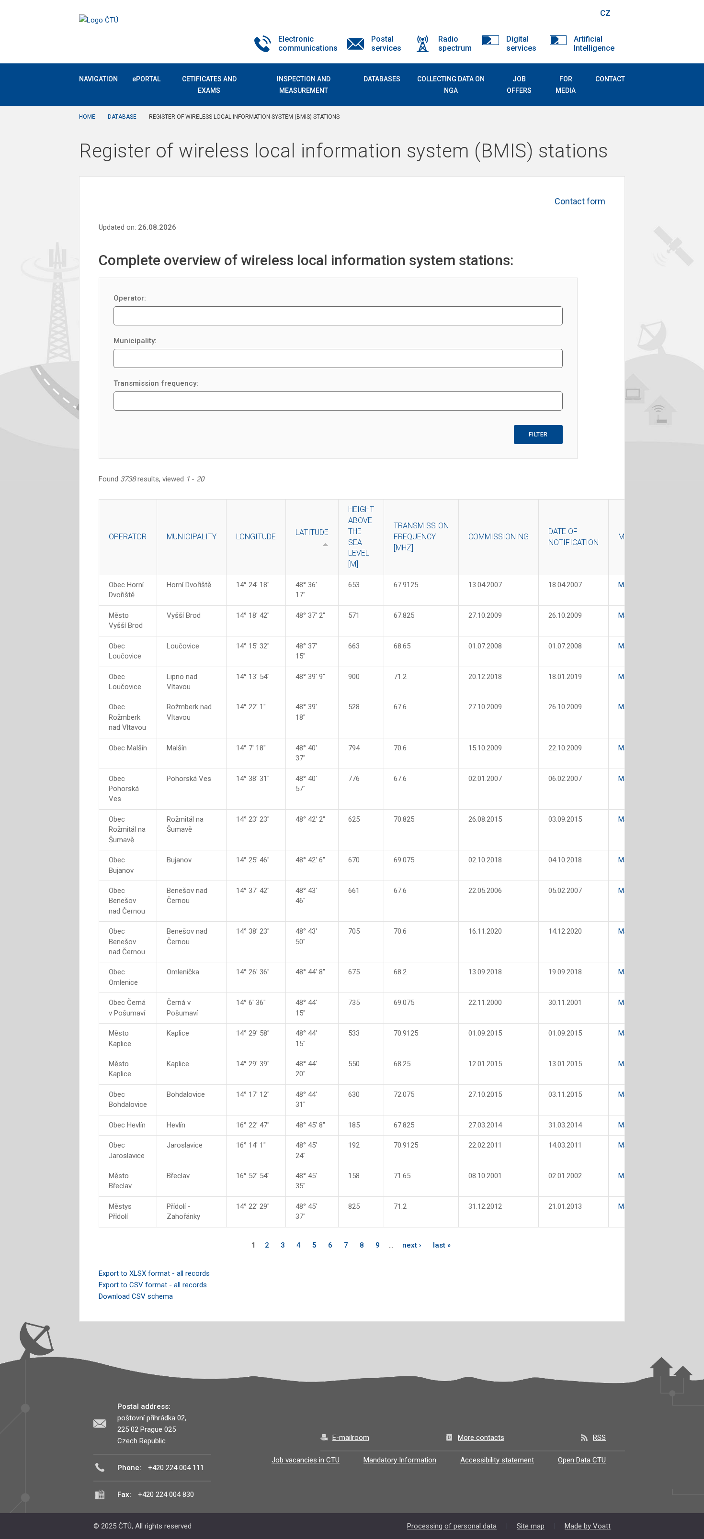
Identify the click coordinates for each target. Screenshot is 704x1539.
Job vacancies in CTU (306, 1460)
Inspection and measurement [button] (303, 84)
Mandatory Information (399, 1460)
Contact (610, 79)
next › (411, 1245)
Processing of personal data (452, 1526)
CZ (605, 13)
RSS (599, 1437)
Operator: (130, 298)
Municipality (191, 536)
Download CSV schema (136, 1296)
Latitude (312, 532)
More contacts (481, 1437)
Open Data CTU (582, 1460)
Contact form (580, 201)
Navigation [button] (98, 79)
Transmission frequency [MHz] (421, 536)
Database (122, 116)
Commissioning (498, 536)
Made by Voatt (588, 1526)
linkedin (557, 13)
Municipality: (135, 340)
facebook (523, 13)
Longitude (256, 536)
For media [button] (566, 84)
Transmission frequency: (156, 383)
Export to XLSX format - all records (154, 1273)
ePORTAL (146, 79)
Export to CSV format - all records (153, 1285)
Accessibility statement (497, 1460)
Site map (531, 1526)
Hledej (581, 13)
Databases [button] (381, 79)
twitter (540, 13)
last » (442, 1245)
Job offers (519, 84)
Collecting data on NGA (451, 84)
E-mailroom (350, 1437)
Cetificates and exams (209, 84)
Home (87, 116)
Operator (128, 536)
